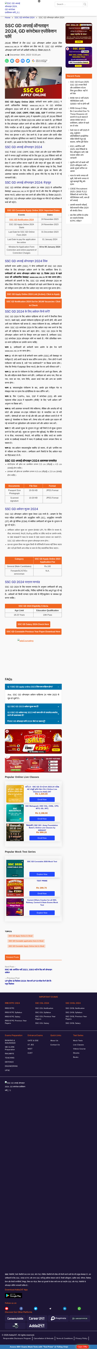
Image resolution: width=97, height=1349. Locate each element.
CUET (30, 1053)
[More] (39, 1)
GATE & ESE (33, 1040)
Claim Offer (83, 1347)
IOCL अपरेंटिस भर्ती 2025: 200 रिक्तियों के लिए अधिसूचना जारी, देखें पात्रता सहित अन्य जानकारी (79, 152)
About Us (54, 1040)
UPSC (7, 1070)
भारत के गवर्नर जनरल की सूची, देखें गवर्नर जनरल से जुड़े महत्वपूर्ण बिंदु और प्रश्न (79, 179)
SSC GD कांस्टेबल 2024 (24, 17)
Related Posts (12, 957)
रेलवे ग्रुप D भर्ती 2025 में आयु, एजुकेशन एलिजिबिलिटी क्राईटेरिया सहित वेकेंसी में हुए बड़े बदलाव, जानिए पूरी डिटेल (79, 136)
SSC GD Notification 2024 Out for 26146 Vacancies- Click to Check (33, 303)
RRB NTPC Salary (12, 1017)
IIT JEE (31, 1045)
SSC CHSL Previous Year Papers (76, 1017)
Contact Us (55, 1045)
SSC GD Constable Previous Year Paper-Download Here (33, 632)
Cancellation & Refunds (44, 1338)
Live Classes (78, 1045)
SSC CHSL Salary (73, 1023)
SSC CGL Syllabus (43, 1012)
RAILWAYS (9, 1054)
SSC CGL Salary (42, 1023)
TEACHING (9, 1058)
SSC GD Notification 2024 (21, 220)
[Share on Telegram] (12, 61)
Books (75, 1057)
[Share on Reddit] (17, 61)
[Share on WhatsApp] (7, 61)
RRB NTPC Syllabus (13, 1012)
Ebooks (76, 1053)
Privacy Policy (81, 1338)
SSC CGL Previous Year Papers (45, 1017)
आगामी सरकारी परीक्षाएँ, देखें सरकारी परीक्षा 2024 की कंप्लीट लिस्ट (79, 208)
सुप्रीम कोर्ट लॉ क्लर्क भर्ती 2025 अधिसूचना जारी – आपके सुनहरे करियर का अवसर (79, 166)
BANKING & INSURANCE (10, 1041)
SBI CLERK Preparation (10, 1048)
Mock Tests (78, 1040)
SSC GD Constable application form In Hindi (26, 941)
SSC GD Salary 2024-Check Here (33, 624)
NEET (30, 1049)
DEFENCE (9, 1062)
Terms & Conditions (64, 1338)
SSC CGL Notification (44, 1008)
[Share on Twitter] (28, 61)
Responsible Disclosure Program (17, 1338)
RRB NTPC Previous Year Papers (16, 1022)
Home (7, 17)
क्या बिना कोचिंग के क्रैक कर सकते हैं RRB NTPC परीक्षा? (79, 218)
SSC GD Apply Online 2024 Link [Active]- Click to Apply (33, 294)
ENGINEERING (11, 1066)
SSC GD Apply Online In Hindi (20, 936)
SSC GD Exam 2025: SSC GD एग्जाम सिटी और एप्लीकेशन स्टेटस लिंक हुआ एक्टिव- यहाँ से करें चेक (79, 88)
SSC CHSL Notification (75, 1008)
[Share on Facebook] (23, 61)
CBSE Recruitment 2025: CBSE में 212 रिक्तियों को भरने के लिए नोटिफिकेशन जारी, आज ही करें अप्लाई (79, 194)
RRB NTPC (9, 1008)
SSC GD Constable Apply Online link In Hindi (26, 946)
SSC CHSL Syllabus (74, 1012)
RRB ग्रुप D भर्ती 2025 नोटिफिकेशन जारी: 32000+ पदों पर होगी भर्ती (79, 101)
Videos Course (79, 1049)
